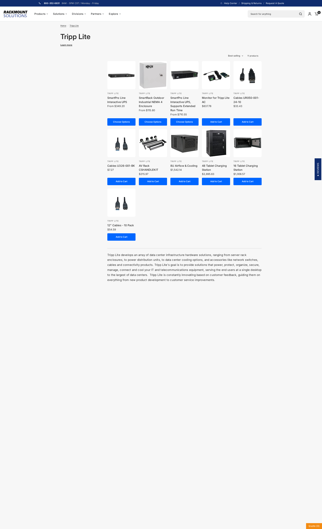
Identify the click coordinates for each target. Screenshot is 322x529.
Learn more (66, 45)
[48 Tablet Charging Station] (216, 143)
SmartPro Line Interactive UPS (117, 100)
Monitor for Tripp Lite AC (215, 100)
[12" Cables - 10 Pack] (121, 203)
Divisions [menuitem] (77, 13)
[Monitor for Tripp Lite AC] (216, 75)
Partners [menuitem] (96, 13)
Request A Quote (275, 3)
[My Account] (309, 14)
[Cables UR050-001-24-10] (247, 75)
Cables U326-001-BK (121, 165)
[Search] (300, 14)
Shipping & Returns (251, 3)
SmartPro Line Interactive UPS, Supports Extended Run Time (182, 104)
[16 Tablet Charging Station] (247, 143)
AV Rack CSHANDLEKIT (148, 168)
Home (63, 25)
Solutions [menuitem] (59, 13)
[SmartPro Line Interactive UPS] (121, 75)
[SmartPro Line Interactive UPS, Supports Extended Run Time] (184, 75)
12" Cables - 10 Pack (120, 225)
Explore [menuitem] (113, 13)
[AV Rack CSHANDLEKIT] (153, 143)
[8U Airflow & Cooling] (184, 143)
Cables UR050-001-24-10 (246, 100)
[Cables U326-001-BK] (121, 143)
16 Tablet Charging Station (245, 168)
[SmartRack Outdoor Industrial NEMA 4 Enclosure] (153, 75)
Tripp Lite (74, 25)
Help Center (230, 3)
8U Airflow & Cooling (183, 165)
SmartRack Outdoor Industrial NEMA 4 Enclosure (151, 102)
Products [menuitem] (39, 13)
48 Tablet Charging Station (214, 168)
